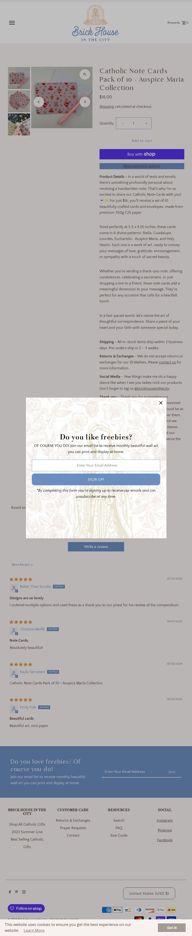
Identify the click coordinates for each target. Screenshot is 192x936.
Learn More (34, 930)
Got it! (172, 927)
